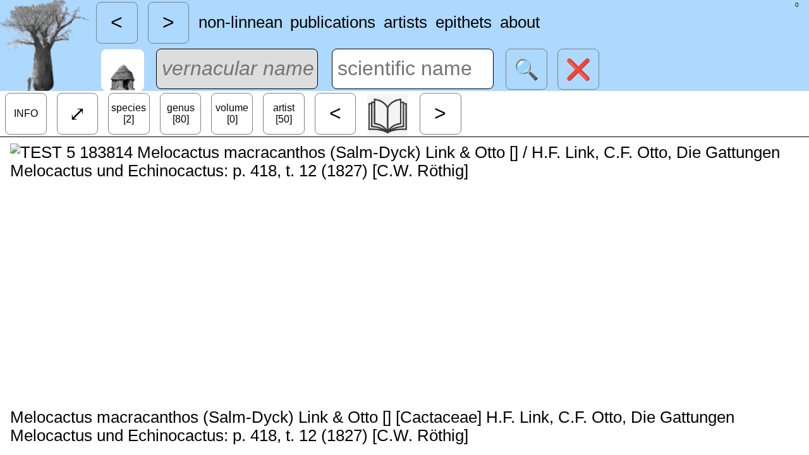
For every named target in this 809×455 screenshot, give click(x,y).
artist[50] (284, 113)
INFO (26, 113)
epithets (463, 22)
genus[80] (181, 113)
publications (332, 22)
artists (405, 22)
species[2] (128, 113)
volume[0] (232, 113)
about (520, 22)
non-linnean (240, 22)
